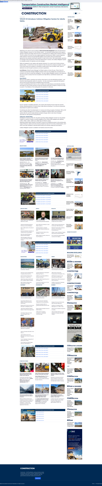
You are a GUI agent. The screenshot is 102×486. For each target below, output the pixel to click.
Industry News (23, 145)
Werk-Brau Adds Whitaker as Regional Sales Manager (26, 235)
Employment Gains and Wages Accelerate (71, 47)
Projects (53, 208)
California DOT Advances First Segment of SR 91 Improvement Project (70, 266)
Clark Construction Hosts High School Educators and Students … (58, 269)
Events (22, 315)
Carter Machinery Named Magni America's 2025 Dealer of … (27, 343)
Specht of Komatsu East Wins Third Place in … (27, 332)
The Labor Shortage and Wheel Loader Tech (70, 165)
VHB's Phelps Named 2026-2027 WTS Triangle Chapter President (27, 280)
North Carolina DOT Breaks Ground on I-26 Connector (42, 269)
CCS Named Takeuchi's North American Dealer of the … (26, 313)
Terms (93, 483)
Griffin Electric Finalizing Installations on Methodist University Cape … (41, 313)
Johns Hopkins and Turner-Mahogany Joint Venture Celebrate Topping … (27, 336)
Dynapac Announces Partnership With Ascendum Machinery (58, 303)
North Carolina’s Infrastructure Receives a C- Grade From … (26, 276)
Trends (53, 256)
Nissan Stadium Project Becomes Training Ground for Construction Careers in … (70, 307)
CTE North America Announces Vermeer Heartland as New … (26, 297)
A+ (77, 13)
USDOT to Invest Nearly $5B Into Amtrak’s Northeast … (42, 276)
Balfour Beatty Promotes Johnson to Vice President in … (43, 236)
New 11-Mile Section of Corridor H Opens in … (27, 228)
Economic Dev (39, 284)
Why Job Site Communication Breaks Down (71, 74)
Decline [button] (1, 1)
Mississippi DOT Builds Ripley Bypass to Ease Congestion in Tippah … (70, 297)
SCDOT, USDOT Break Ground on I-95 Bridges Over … (43, 280)
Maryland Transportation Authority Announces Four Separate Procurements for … (58, 229)
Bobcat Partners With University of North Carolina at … (58, 280)
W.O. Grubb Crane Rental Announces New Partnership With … (58, 297)
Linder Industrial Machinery (42, 92)
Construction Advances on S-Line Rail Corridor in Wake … (42, 283)
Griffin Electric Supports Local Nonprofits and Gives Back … (57, 276)
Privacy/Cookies (99, 483)
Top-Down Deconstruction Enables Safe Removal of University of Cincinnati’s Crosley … (70, 277)
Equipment (23, 284)
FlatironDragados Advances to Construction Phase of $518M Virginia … (26, 238)
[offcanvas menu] (79, 13)
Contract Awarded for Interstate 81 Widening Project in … (42, 273)
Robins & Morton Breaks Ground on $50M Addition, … (43, 309)
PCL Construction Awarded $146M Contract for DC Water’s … (58, 236)
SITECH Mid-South (40, 412)
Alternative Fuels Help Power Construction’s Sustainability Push (71, 35)
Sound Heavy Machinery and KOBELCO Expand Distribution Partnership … (26, 302)
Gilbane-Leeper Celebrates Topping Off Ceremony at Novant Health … (58, 233)
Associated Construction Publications (10, 483)
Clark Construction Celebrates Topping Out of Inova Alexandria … (42, 301)
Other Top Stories (24, 361)
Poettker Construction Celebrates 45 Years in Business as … (58, 283)
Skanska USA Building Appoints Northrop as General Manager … (27, 225)
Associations (24, 256)
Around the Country (72, 232)
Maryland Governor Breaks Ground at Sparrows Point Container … (58, 221)
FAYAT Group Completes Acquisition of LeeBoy (58, 309)
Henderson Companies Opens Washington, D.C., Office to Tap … (58, 306)
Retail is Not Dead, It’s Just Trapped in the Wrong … (70, 256)
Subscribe (38, 478)
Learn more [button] (30, 0)
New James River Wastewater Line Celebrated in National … (27, 269)
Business (53, 284)
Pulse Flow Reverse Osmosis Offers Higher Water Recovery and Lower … (70, 371)
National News (71, 16)
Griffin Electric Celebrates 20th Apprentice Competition (26, 328)
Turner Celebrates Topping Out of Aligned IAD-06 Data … (27, 340)
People (37, 208)
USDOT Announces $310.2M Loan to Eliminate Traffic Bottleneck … (58, 225)
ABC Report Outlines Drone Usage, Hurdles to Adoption (70, 172)
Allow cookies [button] (5, 1)
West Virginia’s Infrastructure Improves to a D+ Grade (26, 283)
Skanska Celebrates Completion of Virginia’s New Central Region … (27, 232)
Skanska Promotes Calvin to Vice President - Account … (42, 233)
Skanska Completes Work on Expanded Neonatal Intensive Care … (42, 305)
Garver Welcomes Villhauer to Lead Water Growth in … (42, 225)
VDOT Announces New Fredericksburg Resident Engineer (42, 221)
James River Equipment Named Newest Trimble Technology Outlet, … (27, 309)
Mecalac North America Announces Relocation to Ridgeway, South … (27, 306)
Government (39, 256)
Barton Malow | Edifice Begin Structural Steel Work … (41, 297)
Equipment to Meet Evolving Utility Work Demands (70, 202)
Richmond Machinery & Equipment (43, 195)
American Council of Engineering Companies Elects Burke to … (27, 273)
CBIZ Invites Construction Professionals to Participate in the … (58, 273)
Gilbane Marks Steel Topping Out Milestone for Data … (27, 221)
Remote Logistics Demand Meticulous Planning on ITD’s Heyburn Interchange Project (70, 392)
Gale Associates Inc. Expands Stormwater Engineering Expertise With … (42, 229)
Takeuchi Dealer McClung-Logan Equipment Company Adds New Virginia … (58, 313)
